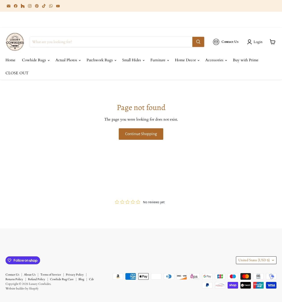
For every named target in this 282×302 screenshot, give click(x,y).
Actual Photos (67, 60)
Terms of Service (50, 275)
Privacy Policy (75, 275)
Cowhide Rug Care (62, 279)
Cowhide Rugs (34, 60)
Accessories (214, 60)
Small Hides (132, 60)
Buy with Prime (245, 60)
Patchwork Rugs (100, 60)
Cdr (91, 279)
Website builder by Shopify (22, 289)
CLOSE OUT (17, 73)
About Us (29, 275)
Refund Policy (36, 279)
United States (254, 260)
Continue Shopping (141, 134)
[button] (255, 42)
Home (10, 60)
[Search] (198, 42)
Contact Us (12, 275)
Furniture (158, 60)
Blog (81, 279)
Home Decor (186, 60)
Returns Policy (14, 279)
